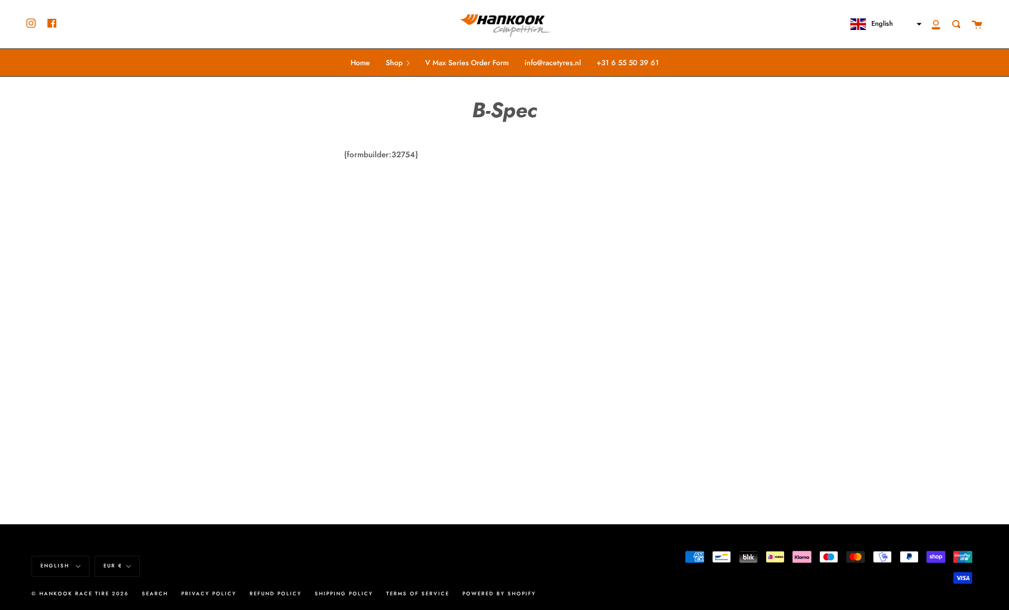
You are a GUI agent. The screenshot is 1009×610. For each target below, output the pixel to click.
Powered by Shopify (499, 593)
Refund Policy (276, 593)
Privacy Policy (208, 593)
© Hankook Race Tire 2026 (80, 593)
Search (155, 593)
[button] (881, 24)
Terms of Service (417, 593)
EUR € (113, 566)
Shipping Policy (344, 593)
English (56, 566)
